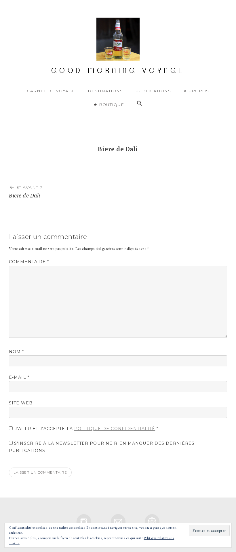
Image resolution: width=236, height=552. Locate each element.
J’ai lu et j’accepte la (87, 428)
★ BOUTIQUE (109, 104)
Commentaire (29, 261)
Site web (21, 403)
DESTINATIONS (105, 90)
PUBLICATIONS (153, 90)
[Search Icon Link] (139, 103)
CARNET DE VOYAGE (51, 90)
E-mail (19, 377)
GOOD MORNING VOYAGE (118, 70)
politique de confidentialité (114, 428)
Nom (16, 351)
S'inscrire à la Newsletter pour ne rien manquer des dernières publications (102, 447)
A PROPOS (196, 90)
